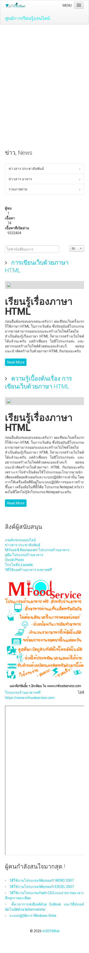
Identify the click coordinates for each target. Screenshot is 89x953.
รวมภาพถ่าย (18, 189)
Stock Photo (14, 560)
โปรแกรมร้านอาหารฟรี (23, 693)
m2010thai (50, 931)
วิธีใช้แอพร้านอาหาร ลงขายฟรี (28, 570)
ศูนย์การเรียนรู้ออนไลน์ (27, 18)
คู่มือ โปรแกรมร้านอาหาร (24, 555)
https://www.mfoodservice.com (29, 698)
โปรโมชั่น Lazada (19, 565)
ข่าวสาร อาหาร (20, 179)
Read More (15, 362)
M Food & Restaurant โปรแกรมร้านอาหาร (37, 550)
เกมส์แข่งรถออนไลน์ (20, 540)
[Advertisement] (44, 71)
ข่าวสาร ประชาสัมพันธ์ (26, 169)
